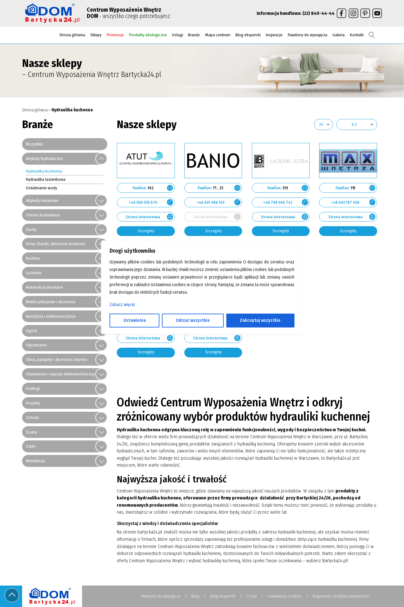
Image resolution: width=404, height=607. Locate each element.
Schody (32, 417)
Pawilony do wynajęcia (307, 35)
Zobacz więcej (122, 304)
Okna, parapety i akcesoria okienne (56, 359)
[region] (202, 303)
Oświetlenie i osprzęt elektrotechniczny (60, 374)
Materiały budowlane (44, 287)
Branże (194, 35)
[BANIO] (213, 160)
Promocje (115, 35)
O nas (252, 596)
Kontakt (357, 35)
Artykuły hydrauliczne (44, 158)
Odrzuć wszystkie (193, 320)
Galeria (338, 35)
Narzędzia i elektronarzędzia (50, 316)
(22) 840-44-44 (318, 13)
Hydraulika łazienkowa (45, 179)
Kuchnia (33, 258)
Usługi (177, 35)
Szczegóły (146, 231)
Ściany (31, 432)
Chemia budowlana (43, 215)
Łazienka (33, 272)
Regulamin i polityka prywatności (341, 596)
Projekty (33, 403)
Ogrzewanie (36, 345)
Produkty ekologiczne (148, 35)
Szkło (31, 446)
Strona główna (72, 35)
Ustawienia (134, 320)
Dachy (31, 229)
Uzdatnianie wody (41, 188)
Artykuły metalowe (42, 200)
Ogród (31, 330)
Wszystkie (34, 144)
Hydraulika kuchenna (44, 171)
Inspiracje (274, 35)
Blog (195, 596)
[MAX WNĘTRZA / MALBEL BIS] (348, 160)
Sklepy (96, 35)
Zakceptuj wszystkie (260, 320)
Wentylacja (35, 460)
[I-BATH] (281, 160)
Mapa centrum (217, 35)
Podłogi (33, 388)
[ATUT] (146, 160)
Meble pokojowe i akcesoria (50, 301)
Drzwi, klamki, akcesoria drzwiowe (55, 243)
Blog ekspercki (248, 35)
